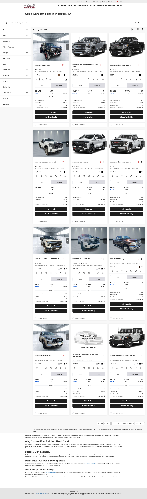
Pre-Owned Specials (89, 463)
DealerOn (37, 493)
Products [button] (111, 6)
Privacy (46, 493)
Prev (107, 423)
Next (125, 423)
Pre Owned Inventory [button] (81, 6)
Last (131, 423)
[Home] (58, 6)
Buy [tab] (42, 85)
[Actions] (65, 65)
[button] (67, 47)
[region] (51, 102)
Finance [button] (92, 6)
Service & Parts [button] (102, 6)
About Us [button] (119, 6)
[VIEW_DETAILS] (89, 337)
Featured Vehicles (66, 6)
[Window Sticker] (66, 79)
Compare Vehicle (42, 124)
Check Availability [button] (51, 117)
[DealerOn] (73, 491)
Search (137, 23)
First (101, 423)
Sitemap (42, 493)
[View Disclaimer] (50, 79)
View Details (51, 112)
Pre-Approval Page (51, 472)
